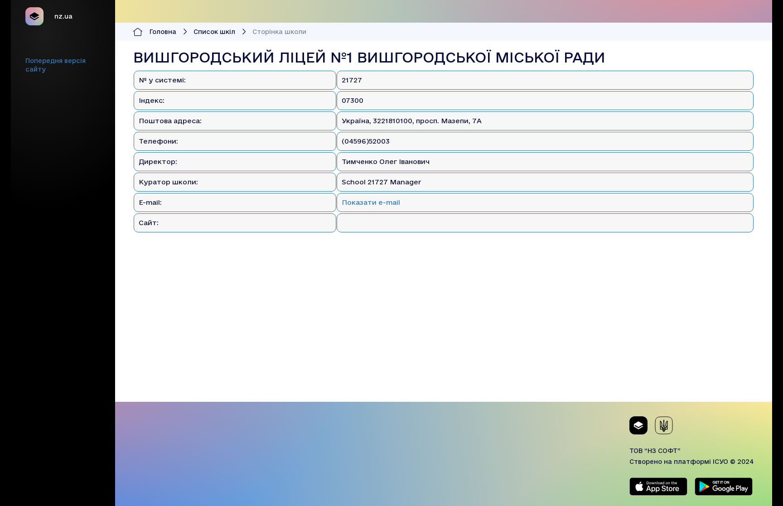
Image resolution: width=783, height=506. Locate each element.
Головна (163, 31)
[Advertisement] (443, 338)
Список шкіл (214, 31)
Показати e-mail (371, 202)
